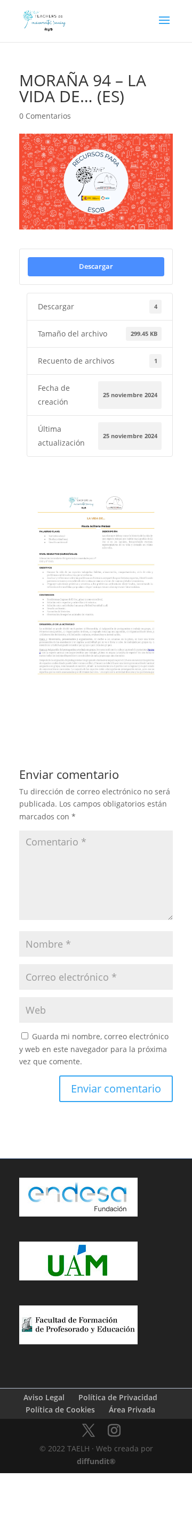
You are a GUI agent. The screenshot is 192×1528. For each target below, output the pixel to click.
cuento (91, 709)
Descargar (96, 266)
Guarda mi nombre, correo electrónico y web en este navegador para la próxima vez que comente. (94, 1049)
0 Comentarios (45, 116)
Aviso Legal (44, 1397)
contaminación (44, 709)
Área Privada (132, 1409)
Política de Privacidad (117, 1397)
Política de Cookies (60, 1409)
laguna (127, 709)
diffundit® (96, 1461)
